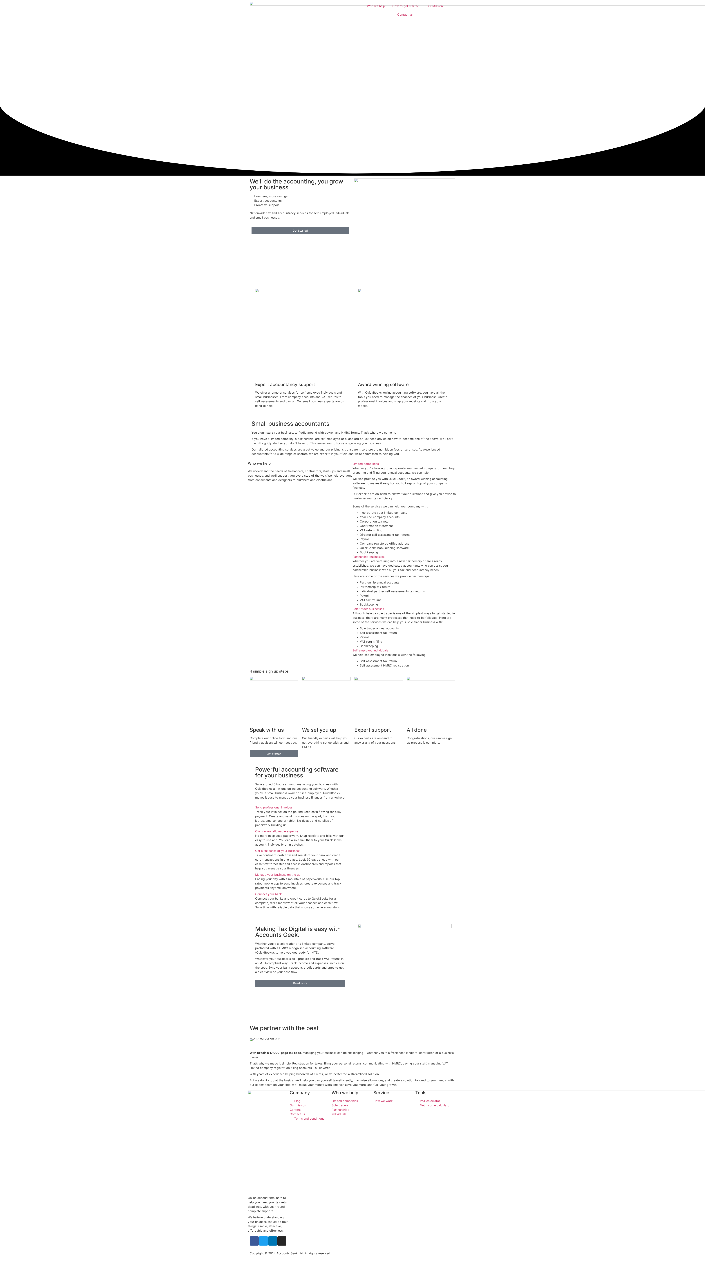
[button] (404, 464)
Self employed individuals (370, 650)
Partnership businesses (368, 557)
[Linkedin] (272, 1241)
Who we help (376, 6)
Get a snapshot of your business (277, 851)
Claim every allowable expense (276, 831)
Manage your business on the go (278, 874)
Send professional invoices (273, 807)
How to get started (405, 6)
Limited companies (365, 464)
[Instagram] (281, 1241)
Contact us (405, 14)
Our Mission (434, 6)
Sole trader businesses (368, 609)
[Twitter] (263, 1241)
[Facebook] (254, 1241)
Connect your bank (268, 894)
